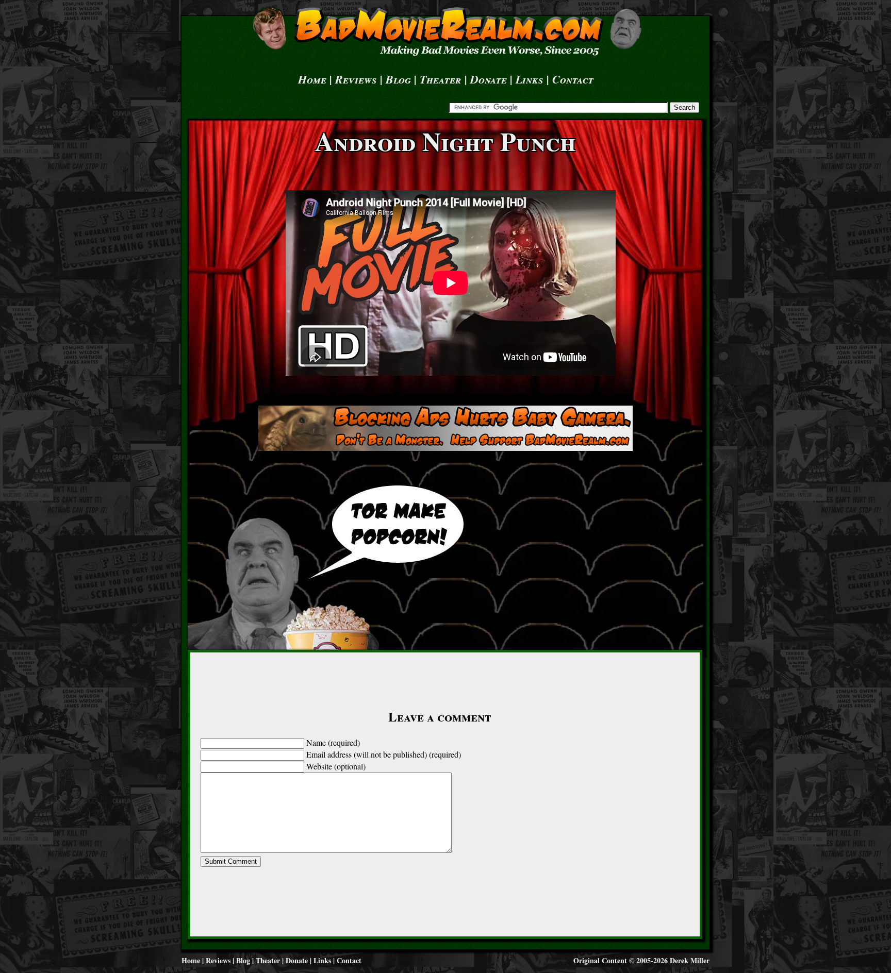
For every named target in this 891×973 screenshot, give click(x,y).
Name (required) (333, 742)
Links (529, 79)
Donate (488, 79)
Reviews (356, 79)
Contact (572, 79)
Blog (398, 79)
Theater (440, 79)
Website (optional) (336, 766)
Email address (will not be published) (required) (383, 754)
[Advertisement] (445, 428)
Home (312, 79)
